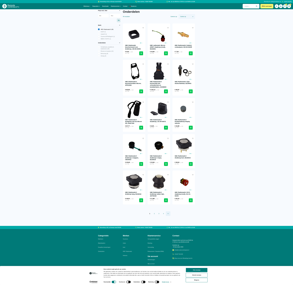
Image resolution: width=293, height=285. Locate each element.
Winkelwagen (151, 259)
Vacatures (134, 6)
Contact (125, 6)
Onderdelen (101, 251)
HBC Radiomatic (127, 251)
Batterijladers (101, 243)
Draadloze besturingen (104, 247)
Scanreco (125, 239)
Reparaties (95, 6)
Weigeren (196, 280)
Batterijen (100, 239)
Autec (124, 243)
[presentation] (251, 6)
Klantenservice (115, 6)
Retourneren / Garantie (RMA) (156, 251)
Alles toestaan (196, 270)
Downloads (105, 6)
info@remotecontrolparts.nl (182, 250)
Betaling (150, 243)
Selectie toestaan (196, 275)
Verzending (151, 247)
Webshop (86, 6)
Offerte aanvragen (267, 6)
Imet (124, 247)
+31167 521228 (287, 1)
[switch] (128, 282)
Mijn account (151, 263)
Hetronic (125, 255)
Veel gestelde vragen (153, 239)
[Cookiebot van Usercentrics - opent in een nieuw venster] (93, 282)
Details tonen (165, 282)
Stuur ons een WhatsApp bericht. (184, 258)
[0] (285, 6)
